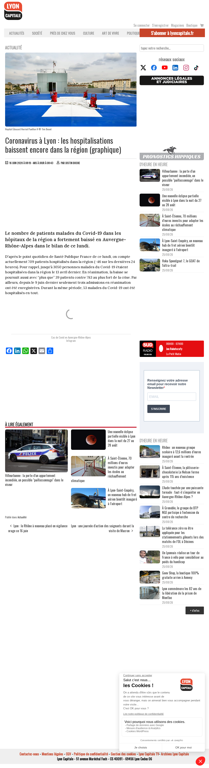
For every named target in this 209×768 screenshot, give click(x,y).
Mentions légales (52, 753)
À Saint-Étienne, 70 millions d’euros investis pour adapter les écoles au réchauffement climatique (182, 223)
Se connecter (141, 25)
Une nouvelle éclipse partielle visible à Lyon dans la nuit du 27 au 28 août (181, 200)
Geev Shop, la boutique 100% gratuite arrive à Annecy (180, 575)
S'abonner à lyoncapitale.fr (172, 33)
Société (37, 33)
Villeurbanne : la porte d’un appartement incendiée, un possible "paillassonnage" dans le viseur (34, 480)
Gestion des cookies (123, 753)
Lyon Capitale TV (149, 753)
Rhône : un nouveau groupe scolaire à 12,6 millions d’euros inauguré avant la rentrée (181, 452)
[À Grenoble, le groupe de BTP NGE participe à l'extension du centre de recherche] (150, 512)
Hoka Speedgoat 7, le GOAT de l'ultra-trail (181, 263)
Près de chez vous (62, 33)
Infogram (71, 341)
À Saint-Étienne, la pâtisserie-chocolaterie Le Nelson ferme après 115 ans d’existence (181, 472)
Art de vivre (110, 33)
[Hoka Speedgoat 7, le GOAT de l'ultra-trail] (150, 265)
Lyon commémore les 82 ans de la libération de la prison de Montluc (181, 593)
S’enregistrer (160, 25)
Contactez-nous (29, 753)
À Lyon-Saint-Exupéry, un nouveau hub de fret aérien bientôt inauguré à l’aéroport (182, 245)
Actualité (22, 517)
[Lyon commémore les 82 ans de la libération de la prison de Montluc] (150, 593)
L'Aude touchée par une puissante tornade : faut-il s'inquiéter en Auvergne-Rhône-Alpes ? (182, 492)
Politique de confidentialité (91, 753)
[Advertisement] (71, 198)
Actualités (16, 33)
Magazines (177, 25)
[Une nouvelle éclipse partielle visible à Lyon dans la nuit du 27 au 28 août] (88, 448)
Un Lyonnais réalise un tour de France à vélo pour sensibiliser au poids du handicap (182, 557)
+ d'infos (194, 610)
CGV (68, 753)
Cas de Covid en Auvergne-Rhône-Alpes (71, 337)
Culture (88, 33)
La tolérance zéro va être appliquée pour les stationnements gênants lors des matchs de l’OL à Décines (183, 535)
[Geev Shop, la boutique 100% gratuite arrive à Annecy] (150, 577)
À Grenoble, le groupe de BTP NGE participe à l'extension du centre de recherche (180, 512)
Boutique (191, 25)
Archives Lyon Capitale (175, 753)
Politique (133, 33)
